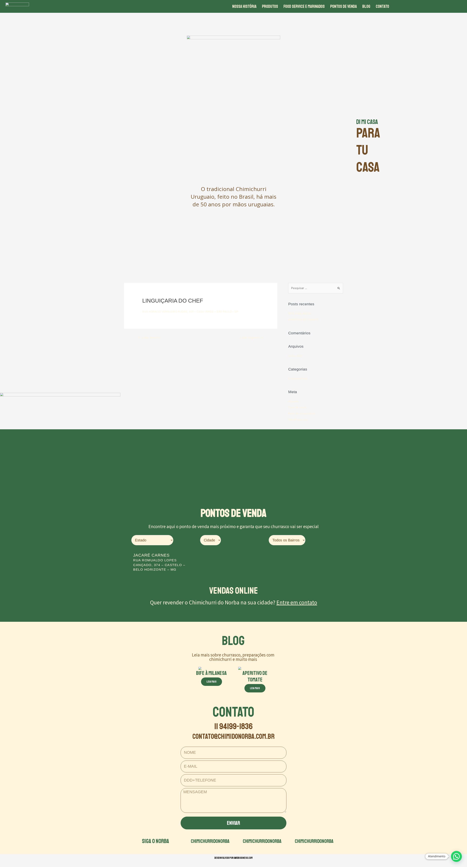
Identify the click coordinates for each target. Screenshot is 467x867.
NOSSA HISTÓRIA (244, 6)
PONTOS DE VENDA (343, 6)
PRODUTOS (270, 6)
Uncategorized (297, 378)
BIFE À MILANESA (299, 313)
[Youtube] (438, 6)
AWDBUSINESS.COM (243, 858)
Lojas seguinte (251, 337)
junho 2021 (295, 356)
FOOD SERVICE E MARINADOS (304, 6)
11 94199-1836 (233, 726)
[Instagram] (428, 6)
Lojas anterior (149, 337)
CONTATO (382, 6)
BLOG (366, 6)
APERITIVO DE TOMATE (303, 319)
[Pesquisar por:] (315, 288)
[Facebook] (418, 6)
